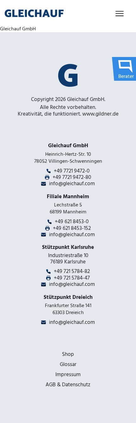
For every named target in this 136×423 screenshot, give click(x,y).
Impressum (68, 374)
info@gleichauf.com (72, 183)
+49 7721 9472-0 (72, 171)
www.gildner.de (100, 114)
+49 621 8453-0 (72, 221)
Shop (68, 354)
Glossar (68, 364)
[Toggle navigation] (119, 13)
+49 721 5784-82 (72, 271)
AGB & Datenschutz (68, 384)
